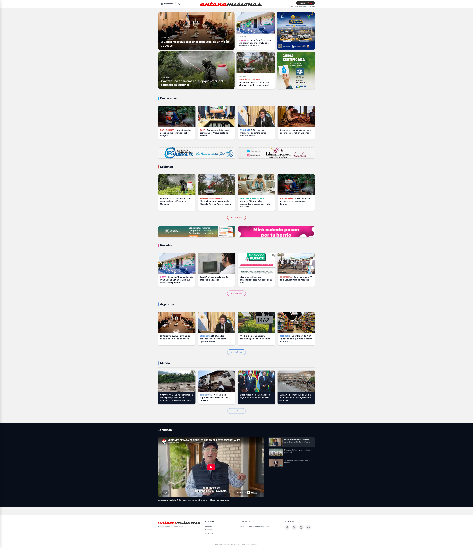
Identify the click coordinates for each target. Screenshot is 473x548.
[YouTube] (308, 527)
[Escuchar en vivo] (305, 3)
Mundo (165, 363)
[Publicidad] (296, 31)
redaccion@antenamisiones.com (256, 526)
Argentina (166, 38)
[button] (291, 442)
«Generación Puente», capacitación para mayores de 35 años (256, 280)
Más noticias (236, 217)
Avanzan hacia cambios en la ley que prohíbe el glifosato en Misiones (176, 201)
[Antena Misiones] (231, 4)
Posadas (166, 245)
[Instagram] (301, 527)
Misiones (165, 77)
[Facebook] (287, 527)
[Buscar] (179, 4)
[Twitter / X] (294, 527)
